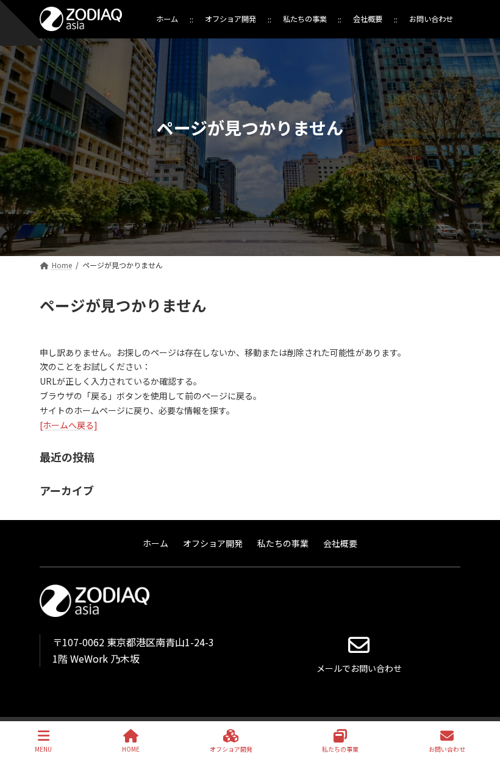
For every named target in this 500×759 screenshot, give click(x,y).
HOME (131, 748)
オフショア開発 (231, 748)
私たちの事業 (340, 748)
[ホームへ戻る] (69, 425)
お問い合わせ (447, 748)
